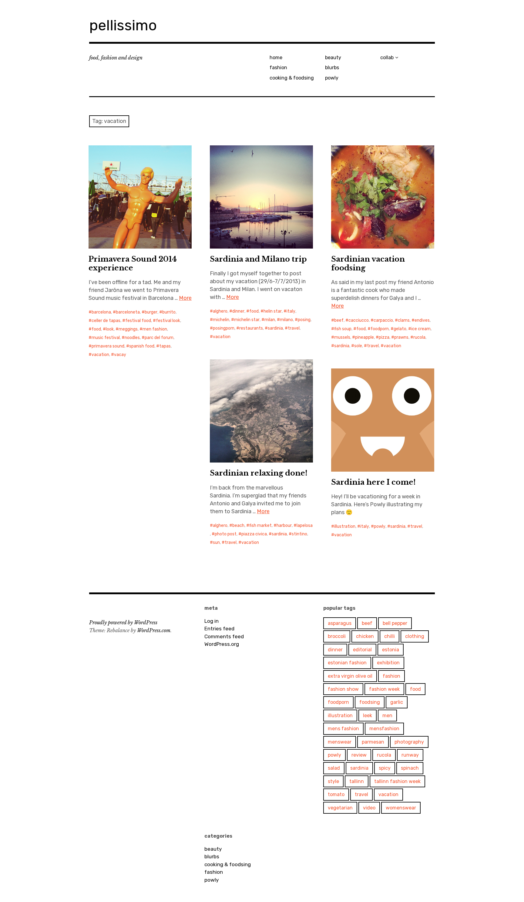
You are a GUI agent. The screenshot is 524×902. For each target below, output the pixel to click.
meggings (128, 329)
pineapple (364, 337)
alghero (220, 311)
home (276, 57)
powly (331, 78)
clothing (414, 636)
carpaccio (383, 320)
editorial (362, 650)
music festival (106, 337)
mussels (342, 337)
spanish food (141, 346)
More (185, 298)
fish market (260, 525)
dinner (238, 311)
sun (216, 542)
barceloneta (128, 312)
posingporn (223, 328)
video (369, 808)
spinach (410, 768)
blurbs (332, 67)
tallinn (356, 781)
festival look (168, 320)
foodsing (369, 702)
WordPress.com (153, 630)
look (110, 329)
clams (404, 320)
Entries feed (219, 629)
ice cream (421, 328)
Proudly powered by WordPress (123, 622)
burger (151, 312)
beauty (333, 57)
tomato (336, 794)
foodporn (380, 328)
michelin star (247, 319)
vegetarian (340, 808)
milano (286, 319)
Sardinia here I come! (373, 482)
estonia (390, 650)
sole (358, 345)
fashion (278, 67)
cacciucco (358, 320)
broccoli (337, 636)
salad (334, 768)
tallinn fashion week (397, 781)
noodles (132, 337)
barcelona (101, 312)
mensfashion (384, 728)
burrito (169, 312)
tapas (165, 346)
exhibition (388, 663)
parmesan (373, 742)
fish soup (342, 328)
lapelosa (305, 525)
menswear (339, 742)
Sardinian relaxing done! (258, 473)
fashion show (343, 689)
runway (410, 755)
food (96, 329)
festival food (138, 320)
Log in (211, 621)
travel (294, 328)
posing (304, 319)
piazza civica (254, 534)
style (333, 781)
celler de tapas (106, 320)
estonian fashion (347, 663)
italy (291, 311)
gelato (400, 328)
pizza (384, 337)
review (359, 755)
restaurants (251, 328)
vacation (100, 354)
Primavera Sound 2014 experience (133, 263)
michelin (221, 319)
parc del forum (159, 337)
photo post (226, 534)
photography (409, 742)
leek (367, 715)
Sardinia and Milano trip (258, 259)
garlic (396, 702)
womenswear (401, 808)
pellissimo (123, 25)
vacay (120, 354)
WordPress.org (221, 644)
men (387, 715)
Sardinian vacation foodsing (368, 263)
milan (269, 319)
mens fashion (343, 728)
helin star (273, 311)
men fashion (155, 329)
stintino (299, 534)
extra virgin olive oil (350, 676)
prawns (401, 337)
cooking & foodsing (292, 78)
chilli (389, 636)
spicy (385, 768)
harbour (284, 525)
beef (339, 320)
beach (238, 525)
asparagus (339, 623)
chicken (365, 636)
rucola (419, 337)
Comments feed (224, 636)
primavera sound (108, 346)
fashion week (384, 689)
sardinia (275, 328)
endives (422, 320)
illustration (344, 526)
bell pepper (395, 623)
